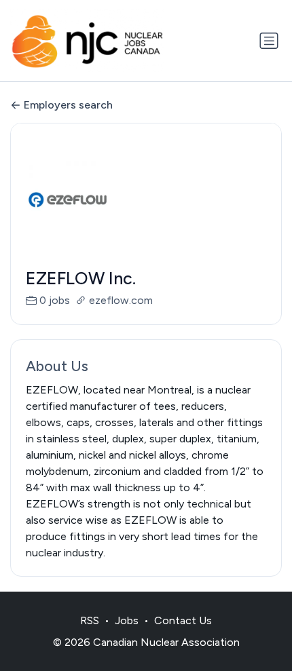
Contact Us (183, 620)
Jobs (127, 620)
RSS (89, 620)
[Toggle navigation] (269, 41)
